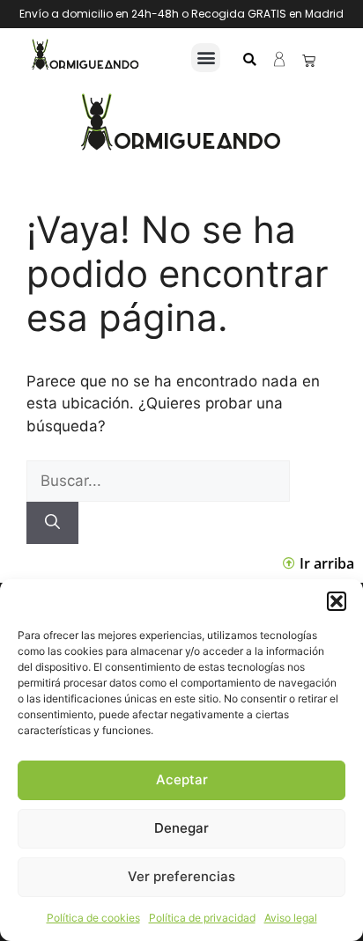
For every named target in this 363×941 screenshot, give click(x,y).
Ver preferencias (181, 876)
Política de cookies (93, 917)
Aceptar (182, 779)
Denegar (181, 828)
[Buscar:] (158, 480)
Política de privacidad (202, 917)
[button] (336, 601)
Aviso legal (290, 917)
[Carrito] (308, 60)
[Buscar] (52, 523)
